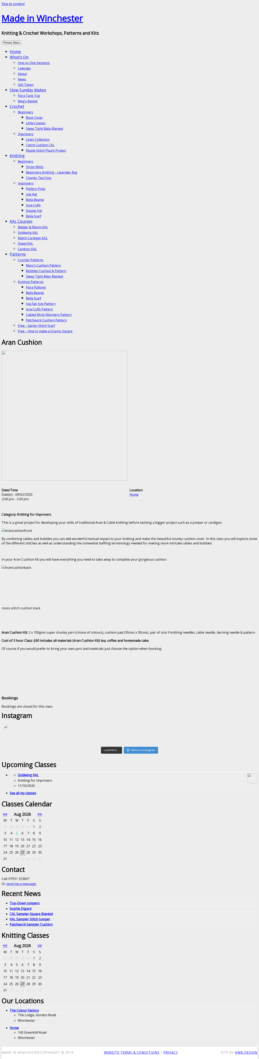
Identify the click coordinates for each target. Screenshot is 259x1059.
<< (5, 814)
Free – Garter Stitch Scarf (36, 326)
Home (15, 51)
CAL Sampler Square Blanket (31, 914)
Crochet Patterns (30, 260)
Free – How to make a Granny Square (45, 331)
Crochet (17, 106)
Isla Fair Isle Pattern (40, 304)
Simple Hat (34, 211)
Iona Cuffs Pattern (39, 309)
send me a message (21, 884)
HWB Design (246, 1052)
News (22, 79)
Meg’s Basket (28, 101)
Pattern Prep (35, 189)
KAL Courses (21, 221)
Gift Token (26, 85)
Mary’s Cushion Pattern (43, 265)
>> (40, 814)
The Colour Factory (24, 1010)
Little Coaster (36, 123)
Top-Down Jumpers (25, 903)
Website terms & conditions (131, 1052)
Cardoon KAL (27, 249)
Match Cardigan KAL (33, 238)
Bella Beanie (35, 200)
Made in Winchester (42, 18)
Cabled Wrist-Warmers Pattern (49, 315)
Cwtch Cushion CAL (40, 145)
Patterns (18, 254)
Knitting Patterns (31, 282)
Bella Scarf (33, 216)
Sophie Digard (20, 908)
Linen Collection (38, 139)
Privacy (170, 1052)
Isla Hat (31, 194)
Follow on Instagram (143, 750)
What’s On (19, 57)
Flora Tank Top (29, 96)
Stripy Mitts (35, 167)
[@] (15, 729)
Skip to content (13, 4)
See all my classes (23, 793)
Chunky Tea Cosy (38, 178)
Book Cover (34, 118)
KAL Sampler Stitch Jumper (30, 919)
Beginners (25, 112)
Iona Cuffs (33, 205)
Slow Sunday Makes (28, 90)
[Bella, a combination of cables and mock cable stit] (129, 743)
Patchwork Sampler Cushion (31, 924)
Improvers (25, 134)
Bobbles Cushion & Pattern (46, 271)
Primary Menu (11, 42)
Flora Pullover (36, 287)
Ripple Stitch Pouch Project (46, 150)
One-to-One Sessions (34, 63)
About (22, 74)
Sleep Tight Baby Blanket (44, 129)
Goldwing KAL (28, 233)
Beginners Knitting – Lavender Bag (51, 172)
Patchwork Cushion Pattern (46, 320)
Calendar (24, 68)
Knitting (17, 155)
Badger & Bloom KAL (33, 227)
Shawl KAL (25, 243)
